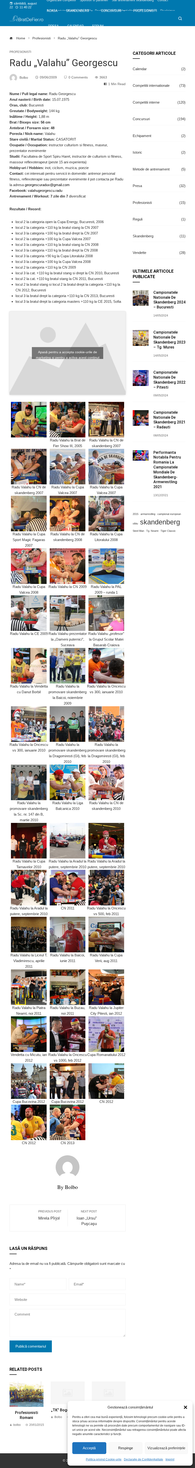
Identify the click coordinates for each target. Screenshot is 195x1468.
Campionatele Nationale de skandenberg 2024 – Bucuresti (169, 299)
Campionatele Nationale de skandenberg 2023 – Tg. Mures (169, 339)
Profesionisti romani (26, 1415)
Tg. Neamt (152, 530)
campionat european (169, 514)
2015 (135, 514)
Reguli (159, 219)
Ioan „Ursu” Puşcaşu (87, 1218)
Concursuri (159, 119)
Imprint (170, 1459)
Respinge (125, 1448)
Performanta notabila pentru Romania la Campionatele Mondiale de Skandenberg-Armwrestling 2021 (167, 469)
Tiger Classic (168, 530)
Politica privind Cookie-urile (104, 1459)
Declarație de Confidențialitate (143, 1459)
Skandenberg (159, 236)
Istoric (159, 152)
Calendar (159, 69)
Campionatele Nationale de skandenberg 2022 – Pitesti (169, 379)
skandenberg (160, 522)
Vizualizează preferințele (166, 1448)
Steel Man (138, 530)
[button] (185, 1407)
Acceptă (89, 1448)
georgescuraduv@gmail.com (47, 185)
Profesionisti (20, 51)
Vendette (159, 253)
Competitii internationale (159, 85)
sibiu (135, 523)
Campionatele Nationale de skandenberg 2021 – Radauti (169, 419)
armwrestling (148, 514)
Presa (159, 186)
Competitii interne (159, 102)
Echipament (159, 136)
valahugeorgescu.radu (45, 190)
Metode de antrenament (159, 169)
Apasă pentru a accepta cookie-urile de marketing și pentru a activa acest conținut (67, 354)
